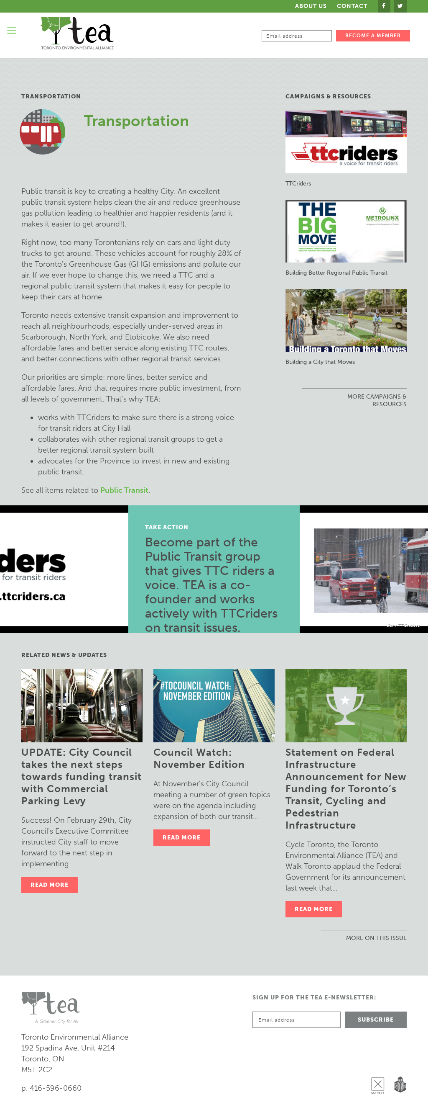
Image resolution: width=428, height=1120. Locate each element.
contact (352, 6)
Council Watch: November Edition (199, 758)
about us (311, 6)
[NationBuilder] (398, 1064)
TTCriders (298, 183)
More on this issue (376, 938)
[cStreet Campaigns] (380, 1064)
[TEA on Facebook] (384, 6)
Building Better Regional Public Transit (336, 272)
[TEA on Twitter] (400, 6)
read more (50, 884)
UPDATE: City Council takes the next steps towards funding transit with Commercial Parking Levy (81, 776)
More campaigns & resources (377, 400)
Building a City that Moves (320, 362)
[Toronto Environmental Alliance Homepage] (77, 33)
